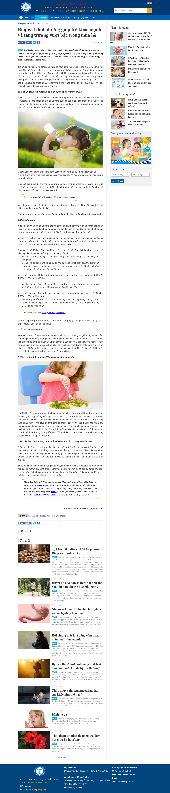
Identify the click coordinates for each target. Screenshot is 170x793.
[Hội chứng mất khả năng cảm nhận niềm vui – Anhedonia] (34, 640)
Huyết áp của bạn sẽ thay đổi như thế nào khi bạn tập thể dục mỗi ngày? (77, 584)
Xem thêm (60, 757)
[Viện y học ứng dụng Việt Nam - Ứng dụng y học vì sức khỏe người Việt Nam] (26, 7)
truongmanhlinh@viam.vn (123, 781)
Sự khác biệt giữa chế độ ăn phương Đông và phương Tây (76, 551)
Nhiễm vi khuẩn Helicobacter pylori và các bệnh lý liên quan (76, 611)
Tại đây (54, 492)
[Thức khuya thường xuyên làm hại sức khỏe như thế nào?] (34, 695)
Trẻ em (100, 42)
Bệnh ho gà (59, 714)
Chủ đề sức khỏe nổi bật (60, 17)
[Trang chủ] (21, 17)
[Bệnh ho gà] (34, 719)
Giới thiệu (29, 17)
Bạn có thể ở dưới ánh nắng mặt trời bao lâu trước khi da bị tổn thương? (76, 666)
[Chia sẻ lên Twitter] (34, 42)
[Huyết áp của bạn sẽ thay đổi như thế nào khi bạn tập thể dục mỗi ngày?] (34, 587)
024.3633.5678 (53, 495)
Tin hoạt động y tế (80, 17)
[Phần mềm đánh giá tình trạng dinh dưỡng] (131, 150)
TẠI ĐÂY (84, 495)
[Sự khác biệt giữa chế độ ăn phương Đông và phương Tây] (34, 553)
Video (92, 17)
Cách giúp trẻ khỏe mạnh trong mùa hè (58, 197)
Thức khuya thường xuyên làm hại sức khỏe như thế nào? (75, 692)
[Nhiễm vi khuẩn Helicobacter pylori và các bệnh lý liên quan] (34, 613)
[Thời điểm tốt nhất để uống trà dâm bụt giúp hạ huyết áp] (34, 740)
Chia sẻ (29, 43)
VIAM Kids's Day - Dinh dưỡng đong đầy (56, 485)
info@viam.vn (76, 787)
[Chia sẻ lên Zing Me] (38, 42)
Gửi (22, 43)
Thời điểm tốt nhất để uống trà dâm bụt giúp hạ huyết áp (76, 737)
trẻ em (62, 516)
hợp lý (55, 516)
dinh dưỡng (45, 516)
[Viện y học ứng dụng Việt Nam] (40, 771)
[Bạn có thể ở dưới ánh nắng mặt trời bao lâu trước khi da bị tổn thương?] (34, 668)
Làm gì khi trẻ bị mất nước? (53, 313)
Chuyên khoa (41, 17)
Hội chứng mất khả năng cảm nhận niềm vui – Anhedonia (75, 637)
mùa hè (35, 516)
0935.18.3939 (40, 495)
